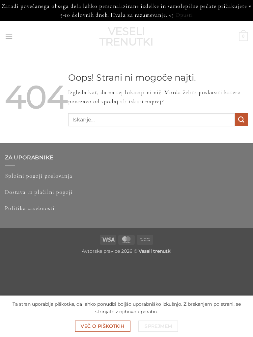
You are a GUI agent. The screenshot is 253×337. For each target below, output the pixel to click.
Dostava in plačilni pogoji (39, 192)
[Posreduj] (241, 119)
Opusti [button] (184, 15)
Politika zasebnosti (30, 208)
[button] (9, 37)
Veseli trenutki (126, 36)
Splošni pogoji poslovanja (38, 175)
